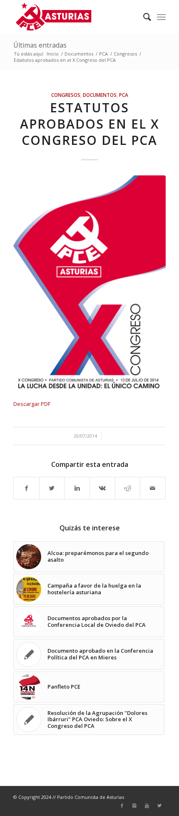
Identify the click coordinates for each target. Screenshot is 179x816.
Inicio (53, 54)
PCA (103, 54)
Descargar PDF (31, 404)
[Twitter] (159, 805)
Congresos (125, 54)
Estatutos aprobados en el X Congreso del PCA (89, 124)
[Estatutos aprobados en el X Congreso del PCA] (89, 283)
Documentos (79, 54)
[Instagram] (134, 805)
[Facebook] (122, 805)
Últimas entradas (40, 45)
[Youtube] (147, 805)
